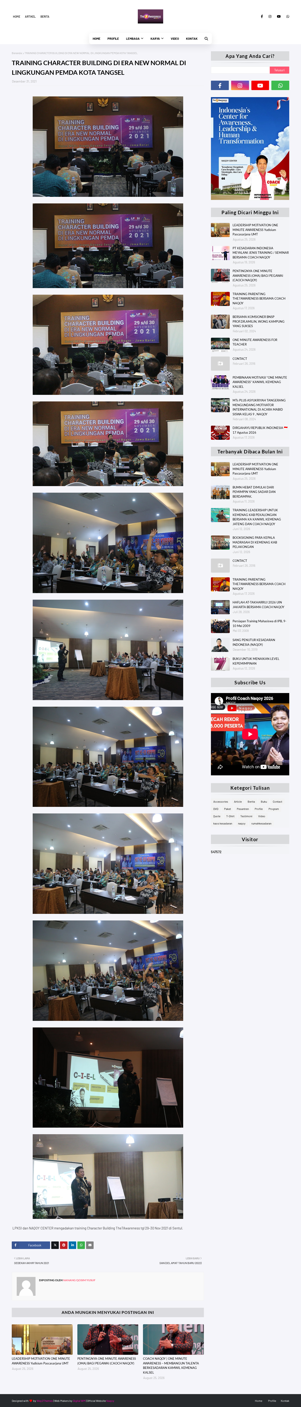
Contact (277, 801)
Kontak (285, 1400)
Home (16, 16)
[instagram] (270, 16)
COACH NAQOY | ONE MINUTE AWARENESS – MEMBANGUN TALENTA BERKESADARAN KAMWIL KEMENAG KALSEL (171, 1365)
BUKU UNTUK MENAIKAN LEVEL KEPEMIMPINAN (256, 661)
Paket (227, 808)
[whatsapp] (287, 16)
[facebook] (262, 16)
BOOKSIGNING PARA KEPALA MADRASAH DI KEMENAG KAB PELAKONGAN (255, 542)
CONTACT (240, 359)
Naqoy (110, 1400)
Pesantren (243, 808)
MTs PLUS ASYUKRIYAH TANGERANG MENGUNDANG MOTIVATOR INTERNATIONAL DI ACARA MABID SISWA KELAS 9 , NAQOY (259, 407)
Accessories (220, 801)
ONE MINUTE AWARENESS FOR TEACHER (255, 342)
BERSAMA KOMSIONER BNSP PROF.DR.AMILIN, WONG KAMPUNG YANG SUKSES (259, 321)
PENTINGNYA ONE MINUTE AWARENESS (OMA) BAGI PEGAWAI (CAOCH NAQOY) (106, 1361)
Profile (259, 808)
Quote (216, 816)
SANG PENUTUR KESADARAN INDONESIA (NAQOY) (254, 642)
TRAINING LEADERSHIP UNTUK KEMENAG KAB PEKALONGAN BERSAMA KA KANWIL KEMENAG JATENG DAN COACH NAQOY (257, 517)
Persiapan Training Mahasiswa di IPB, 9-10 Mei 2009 (259, 623)
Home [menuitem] (96, 38)
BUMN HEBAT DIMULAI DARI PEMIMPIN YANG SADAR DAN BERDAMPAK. (254, 491)
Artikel (30, 16)
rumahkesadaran (261, 823)
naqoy (242, 823)
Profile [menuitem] (113, 38)
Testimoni (246, 816)
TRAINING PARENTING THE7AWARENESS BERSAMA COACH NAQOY (259, 298)
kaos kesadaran (222, 823)
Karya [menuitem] (155, 38)
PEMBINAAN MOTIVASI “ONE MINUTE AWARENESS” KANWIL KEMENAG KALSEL (260, 382)
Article (238, 801)
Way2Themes (45, 1400)
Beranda (17, 53)
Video (261, 816)
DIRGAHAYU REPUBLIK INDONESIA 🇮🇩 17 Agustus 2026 (260, 430)
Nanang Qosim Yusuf (79, 1280)
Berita (44, 16)
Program (274, 808)
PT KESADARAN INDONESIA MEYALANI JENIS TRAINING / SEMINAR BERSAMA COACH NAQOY (261, 252)
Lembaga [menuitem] (133, 38)
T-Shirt (230, 816)
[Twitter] (55, 1245)
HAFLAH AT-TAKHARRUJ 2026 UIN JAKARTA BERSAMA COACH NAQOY (258, 604)
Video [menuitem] (175, 38)
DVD (215, 808)
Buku (264, 801)
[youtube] (278, 16)
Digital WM (79, 1400)
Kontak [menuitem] (192, 38)
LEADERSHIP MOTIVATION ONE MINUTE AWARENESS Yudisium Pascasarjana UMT (41, 1361)
